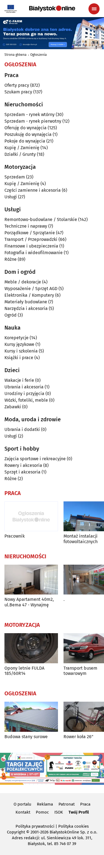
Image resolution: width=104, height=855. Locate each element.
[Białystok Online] (52, 9)
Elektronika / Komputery (29, 295)
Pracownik (14, 536)
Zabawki (12, 406)
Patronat (67, 804)
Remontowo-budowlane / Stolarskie (40, 219)
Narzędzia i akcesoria (26, 308)
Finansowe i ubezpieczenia (31, 246)
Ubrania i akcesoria (24, 387)
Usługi (10, 196)
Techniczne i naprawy (25, 226)
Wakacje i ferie (19, 380)
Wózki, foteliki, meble (26, 400)
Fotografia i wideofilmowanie (33, 252)
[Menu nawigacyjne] (94, 8)
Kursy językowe (19, 344)
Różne (10, 259)
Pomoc (42, 812)
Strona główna (15, 55)
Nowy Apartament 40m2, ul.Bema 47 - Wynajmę (29, 602)
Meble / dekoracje (22, 282)
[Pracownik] (31, 516)
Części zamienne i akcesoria (32, 190)
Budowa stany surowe (26, 736)
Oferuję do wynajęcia (25, 127)
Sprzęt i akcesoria (22, 472)
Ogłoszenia (38, 55)
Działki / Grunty (20, 154)
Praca (85, 804)
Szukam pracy (18, 91)
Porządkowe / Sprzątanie (29, 232)
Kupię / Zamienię (21, 147)
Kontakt (23, 812)
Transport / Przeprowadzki (30, 239)
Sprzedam (14, 177)
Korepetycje (16, 337)
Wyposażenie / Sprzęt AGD (30, 288)
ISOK (58, 812)
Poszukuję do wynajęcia (28, 134)
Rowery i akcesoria (23, 465)
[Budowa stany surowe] (31, 717)
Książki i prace (18, 357)
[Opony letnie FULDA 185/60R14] (31, 648)
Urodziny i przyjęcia (24, 393)
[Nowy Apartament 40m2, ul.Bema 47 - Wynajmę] (31, 580)
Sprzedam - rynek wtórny (29, 114)
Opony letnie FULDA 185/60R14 (24, 670)
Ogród (10, 315)
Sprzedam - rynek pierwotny (32, 121)
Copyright (16, 832)
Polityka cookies (73, 826)
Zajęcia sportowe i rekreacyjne (35, 458)
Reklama (45, 804)
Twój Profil (79, 812)
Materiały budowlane (25, 301)
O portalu (22, 804)
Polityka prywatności (35, 826)
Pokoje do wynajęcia (24, 141)
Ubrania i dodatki (22, 429)
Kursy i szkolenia (21, 351)
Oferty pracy (16, 85)
